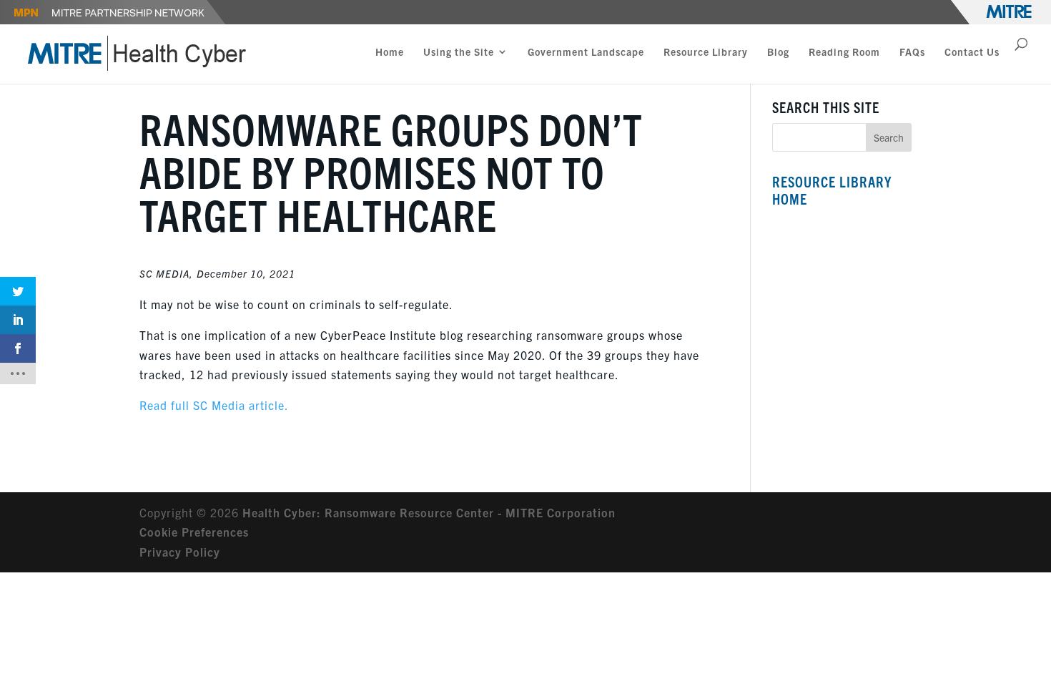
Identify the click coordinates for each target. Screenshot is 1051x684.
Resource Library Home (832, 189)
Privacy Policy (179, 551)
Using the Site (458, 52)
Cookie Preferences (194, 531)
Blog (778, 52)
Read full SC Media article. (214, 405)
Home (389, 52)
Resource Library (705, 52)
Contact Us (972, 52)
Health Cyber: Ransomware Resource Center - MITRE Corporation (429, 512)
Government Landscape (586, 52)
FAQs (912, 52)
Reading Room (844, 52)
